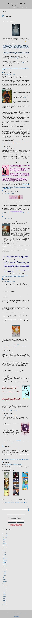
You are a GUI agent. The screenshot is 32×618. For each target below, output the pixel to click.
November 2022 (5, 531)
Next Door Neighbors (10, 276)
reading (18, 502)
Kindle (27, 275)
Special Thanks (16, 616)
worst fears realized (22, 68)
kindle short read (16, 409)
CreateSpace (16, 57)
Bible (8, 141)
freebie (20, 275)
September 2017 (5, 567)
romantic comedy (9, 187)
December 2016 (5, 585)
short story (8, 143)
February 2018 (5, 558)
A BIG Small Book (7, 72)
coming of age (14, 345)
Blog (18, 7)
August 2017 (5, 569)
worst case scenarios (15, 68)
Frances (15, 18)
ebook (12, 67)
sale (20, 502)
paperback (27, 67)
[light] (16, 487)
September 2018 (5, 548)
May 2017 (4, 575)
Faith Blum (21, 141)
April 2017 (4, 577)
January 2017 (5, 583)
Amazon (12, 57)
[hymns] (16, 481)
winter (22, 502)
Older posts (4, 505)
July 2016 (4, 592)
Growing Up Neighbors (21, 212)
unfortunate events (9, 68)
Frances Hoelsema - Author (17, 447)
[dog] (25, 475)
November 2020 (5, 533)
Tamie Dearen (24, 187)
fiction (5, 212)
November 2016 (5, 586)
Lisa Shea (21, 409)
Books (22, 7)
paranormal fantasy (18, 441)
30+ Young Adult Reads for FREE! (10, 191)
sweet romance (19, 187)
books (8, 502)
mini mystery (4, 410)
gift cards (13, 212)
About (14, 7)
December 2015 (5, 605)
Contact (27, 7)
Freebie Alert (5, 217)
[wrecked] (6, 493)
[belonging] (6, 475)
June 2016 (4, 594)
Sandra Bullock (14, 187)
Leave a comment (17, 143)
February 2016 (5, 602)
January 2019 (5, 543)
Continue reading (25, 184)
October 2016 (5, 588)
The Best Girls (6, 146)
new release (24, 67)
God (4, 143)
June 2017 (4, 573)
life (5, 143)
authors (5, 502)
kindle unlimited (17, 67)
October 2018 (5, 547)
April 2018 (4, 556)
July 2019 (4, 539)
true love (15, 276)
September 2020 (5, 535)
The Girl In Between (7, 413)
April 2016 (4, 598)
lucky (23, 409)
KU (21, 67)
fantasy (12, 441)
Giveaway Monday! (7, 446)
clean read (17, 141)
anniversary (6, 345)
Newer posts (27, 505)
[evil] (6, 481)
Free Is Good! (5, 279)
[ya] (16, 493)
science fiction (23, 441)
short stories (4, 68)
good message (24, 275)
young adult (27, 212)
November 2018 (5, 545)
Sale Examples (5, 462)
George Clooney (21, 186)
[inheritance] (25, 481)
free (14, 67)
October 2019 (5, 537)
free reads (9, 212)
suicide (11, 143)
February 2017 (5, 581)
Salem (10, 410)
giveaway (16, 212)
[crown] (16, 475)
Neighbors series (4, 276)
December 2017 (5, 562)
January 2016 (5, 604)
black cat (5, 409)
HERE (17, 58)
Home (10, 7)
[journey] (6, 487)
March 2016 (4, 600)
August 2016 (5, 590)
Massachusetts (27, 409)
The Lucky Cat (6, 350)
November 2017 (5, 564)
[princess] (25, 487)
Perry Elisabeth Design (22, 612)
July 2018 (4, 550)
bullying (14, 141)
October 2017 (5, 566)
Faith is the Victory (26, 141)
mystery (7, 410)
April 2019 (4, 541)
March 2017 (4, 579)
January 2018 (5, 560)
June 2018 (4, 552)
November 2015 (5, 607)
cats (8, 409)
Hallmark (25, 186)
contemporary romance (11, 275)
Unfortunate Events (7, 16)
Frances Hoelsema (16, 4)
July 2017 (4, 571)
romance (5, 187)
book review (11, 141)
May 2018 (4, 554)
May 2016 (4, 596)
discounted (11, 502)
